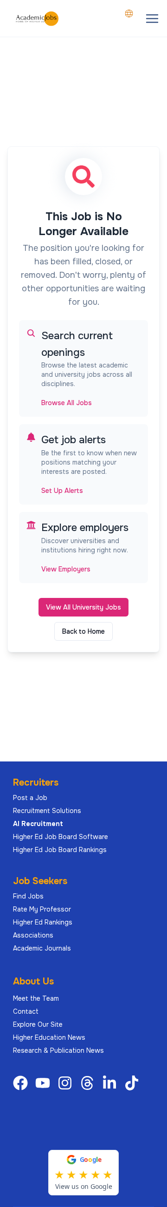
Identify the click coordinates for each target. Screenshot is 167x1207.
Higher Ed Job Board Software (60, 837)
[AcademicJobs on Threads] (89, 1083)
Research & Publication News (58, 1050)
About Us (33, 981)
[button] (152, 18)
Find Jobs (28, 896)
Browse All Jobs (66, 403)
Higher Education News (49, 1037)
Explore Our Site (38, 1024)
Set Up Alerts (62, 490)
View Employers (65, 569)
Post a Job (30, 798)
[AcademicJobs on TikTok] (133, 1083)
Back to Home (83, 631)
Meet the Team (36, 998)
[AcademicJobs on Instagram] (67, 1083)
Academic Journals (42, 948)
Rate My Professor (42, 909)
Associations (33, 935)
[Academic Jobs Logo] (37, 18)
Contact (26, 1011)
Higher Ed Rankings (42, 922)
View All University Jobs (83, 607)
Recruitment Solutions (47, 811)
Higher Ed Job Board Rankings (60, 850)
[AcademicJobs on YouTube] (44, 1083)
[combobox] (128, 13)
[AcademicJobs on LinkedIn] (111, 1083)
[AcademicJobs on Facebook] (22, 1083)
